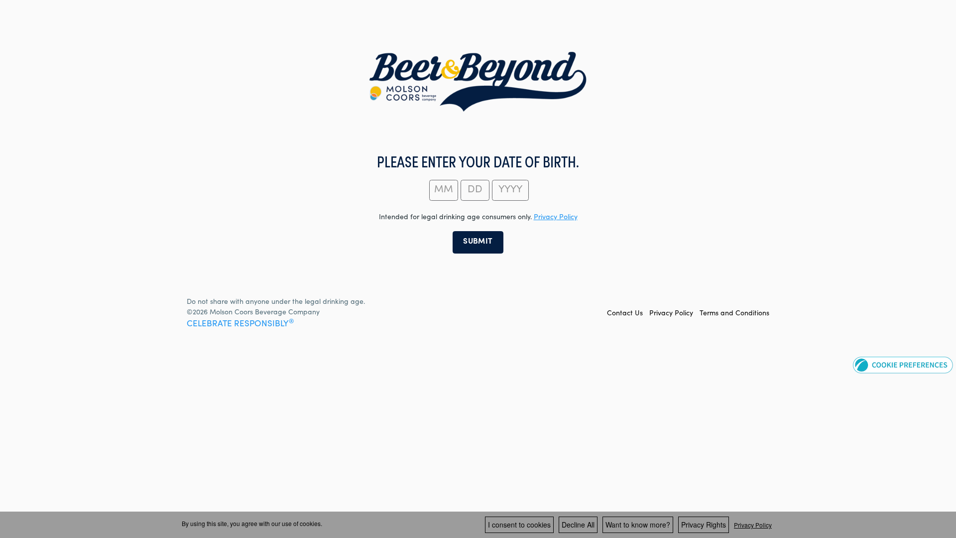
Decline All (578, 525)
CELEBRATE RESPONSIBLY (240, 324)
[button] (903, 364)
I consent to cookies (519, 525)
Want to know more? (637, 525)
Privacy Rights (703, 525)
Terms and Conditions (734, 313)
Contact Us (625, 313)
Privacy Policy (671, 313)
